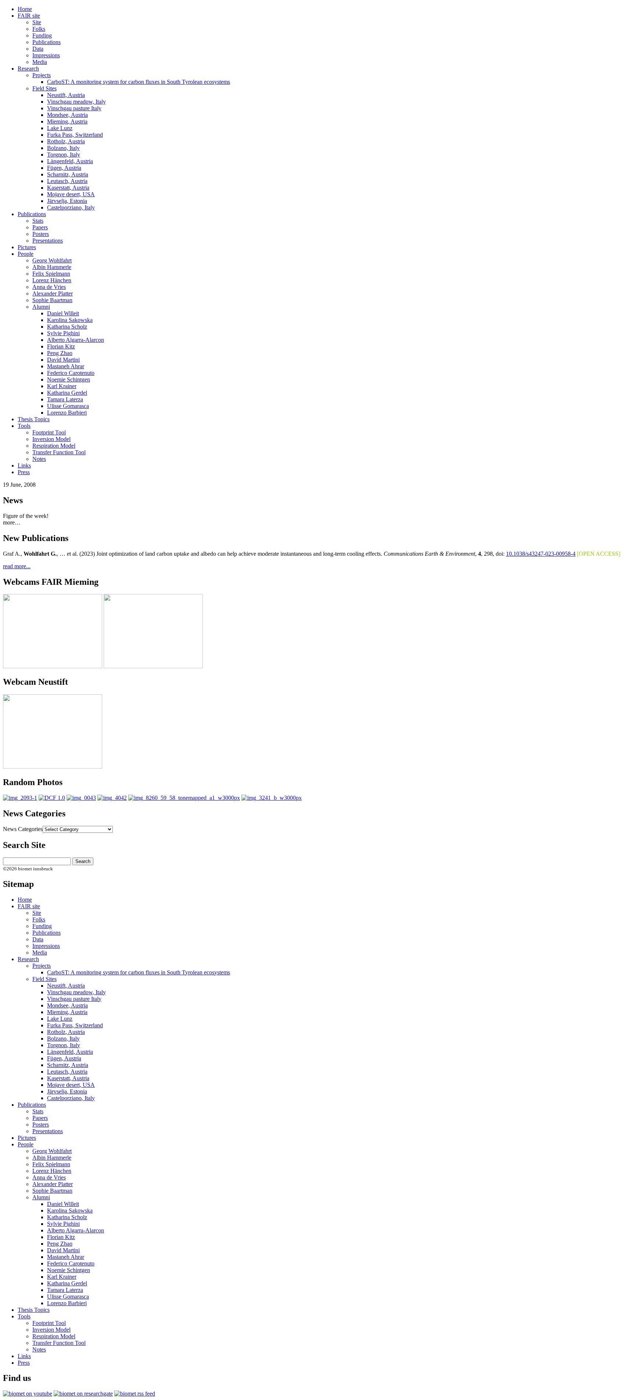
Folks (38, 29)
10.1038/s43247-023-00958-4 (540, 554)
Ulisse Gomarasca (68, 406)
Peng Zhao (59, 353)
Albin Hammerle (51, 267)
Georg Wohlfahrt (52, 260)
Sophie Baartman (52, 300)
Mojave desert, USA (71, 194)
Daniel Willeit (63, 313)
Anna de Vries (49, 287)
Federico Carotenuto (70, 373)
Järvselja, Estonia (67, 201)
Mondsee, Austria (67, 115)
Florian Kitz (61, 346)
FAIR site (29, 15)
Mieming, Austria (67, 121)
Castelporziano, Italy (71, 207)
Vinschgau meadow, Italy (76, 102)
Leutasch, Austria (67, 181)
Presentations (47, 240)
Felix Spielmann (51, 274)
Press (24, 472)
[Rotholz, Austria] (112, 798)
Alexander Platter (52, 293)
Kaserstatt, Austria (68, 188)
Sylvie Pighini (63, 333)
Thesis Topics (34, 419)
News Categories (23, 829)
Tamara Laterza (65, 399)
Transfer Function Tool (59, 452)
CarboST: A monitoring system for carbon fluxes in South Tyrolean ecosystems (138, 82)
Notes (39, 459)
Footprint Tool (49, 432)
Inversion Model (51, 439)
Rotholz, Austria (66, 141)
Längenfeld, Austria (70, 161)
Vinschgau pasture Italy (74, 108)
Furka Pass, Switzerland (75, 135)
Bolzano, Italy (63, 148)
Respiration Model (53, 446)
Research (28, 68)
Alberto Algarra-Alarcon (75, 340)
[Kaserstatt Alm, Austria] (52, 798)
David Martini (63, 360)
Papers (40, 227)
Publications (46, 42)
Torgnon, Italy (63, 154)
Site (36, 22)
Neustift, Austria (66, 95)
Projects (41, 75)
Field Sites (44, 88)
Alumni (41, 307)
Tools (24, 426)
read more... (17, 566)
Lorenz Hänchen (51, 280)
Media (39, 62)
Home (25, 9)
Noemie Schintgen (68, 379)
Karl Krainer (61, 386)
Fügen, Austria (64, 168)
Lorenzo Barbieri (67, 412)
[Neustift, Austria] (184, 798)
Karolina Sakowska (70, 320)
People (25, 254)
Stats (37, 221)
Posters (40, 234)
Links (24, 465)
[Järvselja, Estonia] (20, 798)
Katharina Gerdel (67, 393)
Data (37, 49)
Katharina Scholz (67, 326)
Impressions (46, 55)
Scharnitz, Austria (67, 174)
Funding (42, 35)
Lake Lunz (59, 128)
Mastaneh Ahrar (65, 366)
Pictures (27, 247)
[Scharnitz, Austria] (81, 798)
